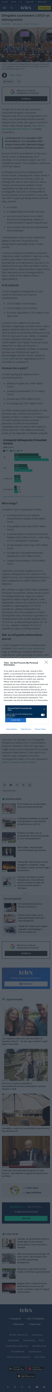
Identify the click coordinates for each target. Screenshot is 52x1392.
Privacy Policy (40, 729)
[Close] (47, 663)
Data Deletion (11, 729)
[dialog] (26, 696)
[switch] (43, 715)
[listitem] (25, 709)
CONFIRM (15, 720)
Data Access (26, 729)
